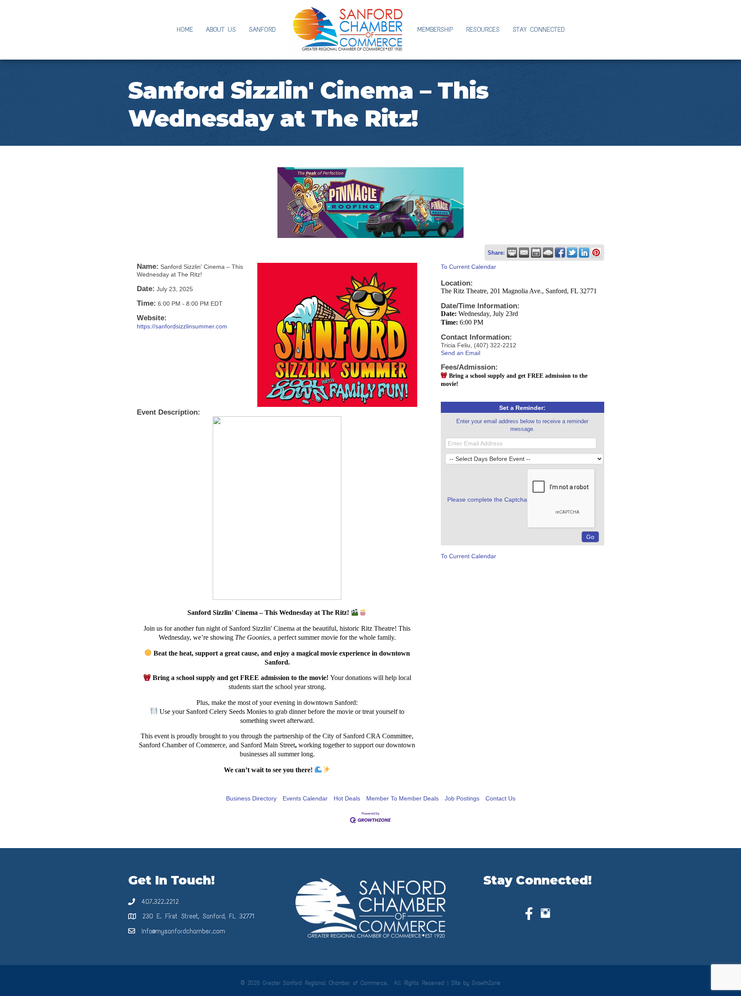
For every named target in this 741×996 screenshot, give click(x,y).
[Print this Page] (512, 252)
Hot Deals (347, 798)
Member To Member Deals (402, 798)
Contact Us (500, 798)
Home (185, 29)
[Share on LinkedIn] (584, 252)
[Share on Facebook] (560, 252)
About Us (221, 29)
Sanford (262, 29)
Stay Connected (538, 29)
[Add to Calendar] (536, 252)
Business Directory (251, 798)
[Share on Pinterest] (596, 252)
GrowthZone (486, 983)
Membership (435, 29)
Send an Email (460, 352)
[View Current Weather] (548, 252)
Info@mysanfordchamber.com (183, 931)
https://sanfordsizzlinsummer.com (182, 326)
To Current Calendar (468, 266)
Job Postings (462, 798)
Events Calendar (305, 798)
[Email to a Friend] (524, 252)
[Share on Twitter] (572, 252)
